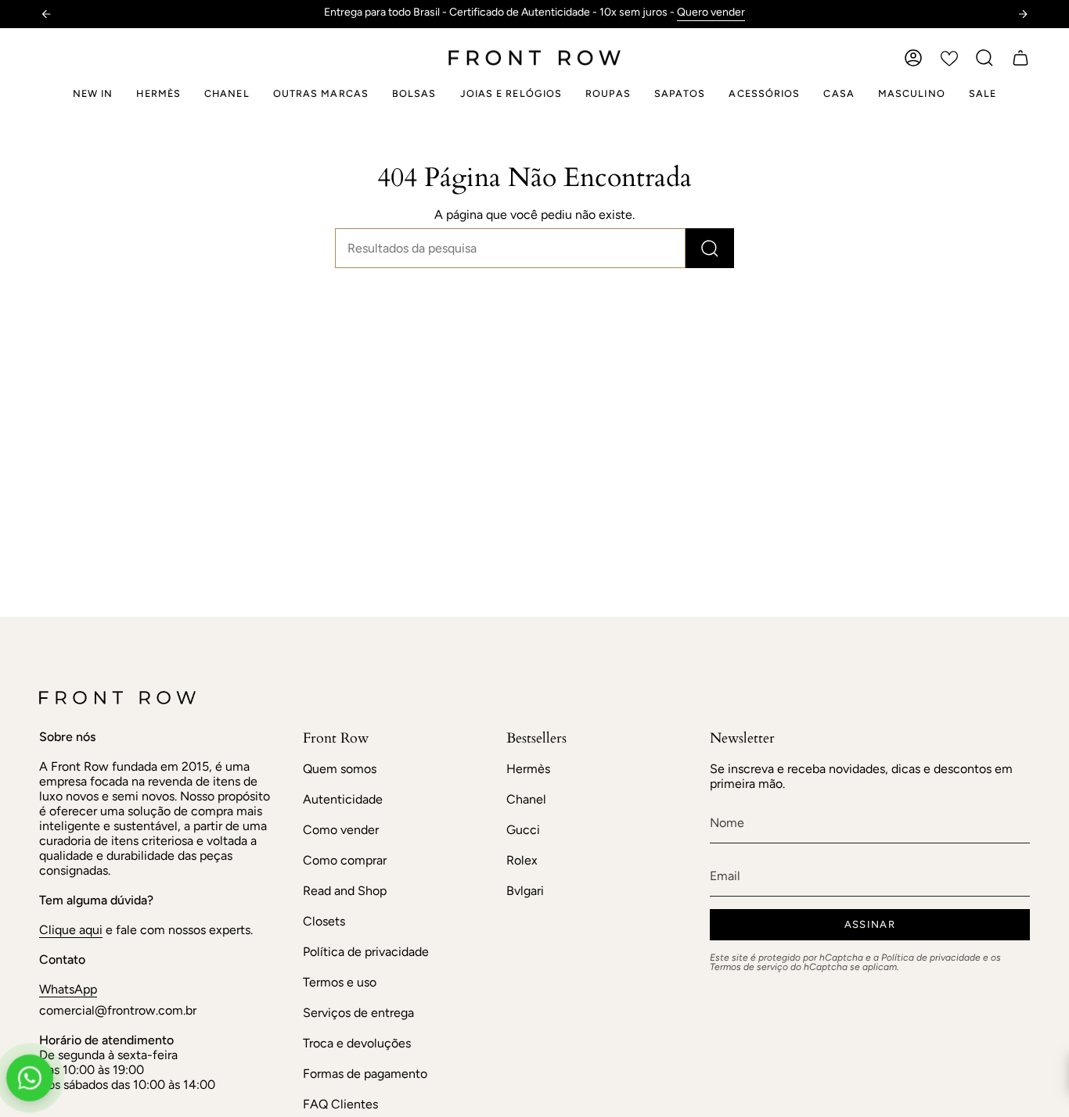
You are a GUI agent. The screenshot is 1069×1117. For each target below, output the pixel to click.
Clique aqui (71, 929)
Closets (324, 921)
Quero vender (711, 12)
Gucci (523, 829)
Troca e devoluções (357, 1043)
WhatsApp (68, 989)
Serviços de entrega (358, 1012)
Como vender (341, 829)
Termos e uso (339, 982)
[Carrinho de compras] (1020, 58)
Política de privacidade (366, 951)
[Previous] (46, 14)
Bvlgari (525, 890)
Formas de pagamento (365, 1073)
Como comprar (345, 860)
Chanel (526, 799)
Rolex (522, 860)
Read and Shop (345, 890)
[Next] (1023, 14)
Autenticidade (343, 799)
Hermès (528, 768)
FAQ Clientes (340, 1104)
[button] (984, 58)
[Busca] (710, 248)
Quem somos (339, 768)
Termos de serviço (749, 966)
